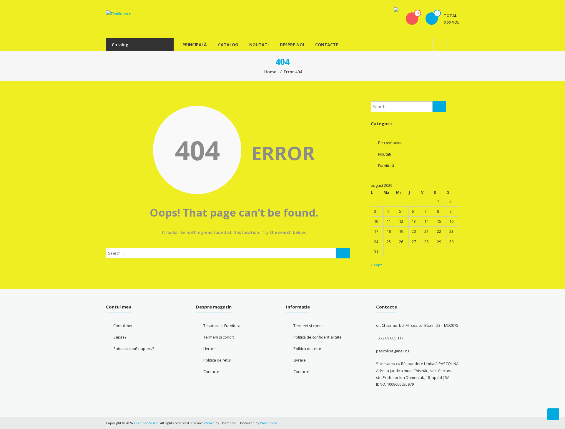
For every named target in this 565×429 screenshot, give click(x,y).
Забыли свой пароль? (133, 348)
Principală (194, 44)
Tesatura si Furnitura (221, 325)
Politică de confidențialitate (317, 337)
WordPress (268, 423)
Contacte (326, 44)
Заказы (120, 337)
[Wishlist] (412, 18)
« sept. (377, 265)
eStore (209, 423)
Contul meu (123, 325)
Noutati (259, 44)
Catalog (228, 44)
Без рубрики (390, 142)
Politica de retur (217, 360)
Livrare (209, 348)
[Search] (343, 253)
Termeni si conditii (219, 337)
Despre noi (292, 44)
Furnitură (386, 165)
